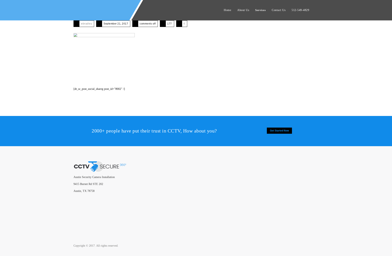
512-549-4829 (300, 10)
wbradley (86, 23)
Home (227, 10)
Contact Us (278, 10)
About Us (243, 10)
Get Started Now (279, 130)
